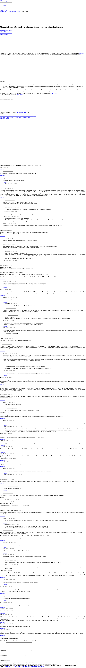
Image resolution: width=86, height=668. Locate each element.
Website (1, 658)
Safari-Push (24, 666)
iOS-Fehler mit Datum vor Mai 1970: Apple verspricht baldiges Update (15, 117)
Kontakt (4, 5)
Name (1, 653)
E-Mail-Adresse (4, 655)
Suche (4, 8)
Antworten (2, 169)
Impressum (7, 666)
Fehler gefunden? (20, 94)
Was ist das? (54, 93)
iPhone (1, 118)
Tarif (4, 118)
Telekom (7, 118)
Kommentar (3, 650)
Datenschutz (17, 666)
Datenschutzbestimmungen (22, 112)
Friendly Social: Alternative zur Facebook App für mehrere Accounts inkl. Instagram (18, 116)
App (4, 6)
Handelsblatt (81, 53)
